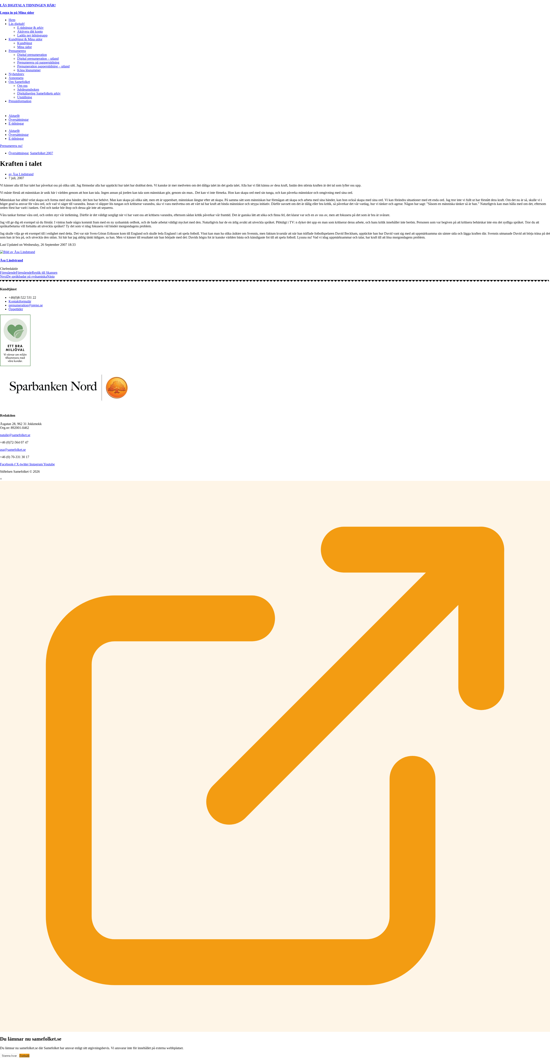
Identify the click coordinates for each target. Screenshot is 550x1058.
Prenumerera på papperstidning (38, 62)
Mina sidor (24, 47)
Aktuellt (14, 116)
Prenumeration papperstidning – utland (43, 66)
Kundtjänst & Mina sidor (25, 39)
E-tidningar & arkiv (30, 27)
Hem (12, 20)
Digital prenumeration (32, 55)
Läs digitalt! (17, 24)
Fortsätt (24, 1055)
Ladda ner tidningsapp (32, 35)
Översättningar (19, 119)
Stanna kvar (9, 1055)
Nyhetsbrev (16, 74)
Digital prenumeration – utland (38, 58)
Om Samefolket (19, 82)
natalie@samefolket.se (15, 435)
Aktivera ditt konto (30, 31)
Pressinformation (20, 101)
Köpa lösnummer (29, 70)
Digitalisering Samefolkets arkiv (39, 93)
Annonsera (16, 78)
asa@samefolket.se (13, 449)
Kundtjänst (24, 43)
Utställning (24, 97)
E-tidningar (16, 123)
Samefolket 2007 (41, 153)
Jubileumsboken (28, 89)
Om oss (22, 85)
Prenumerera (17, 51)
